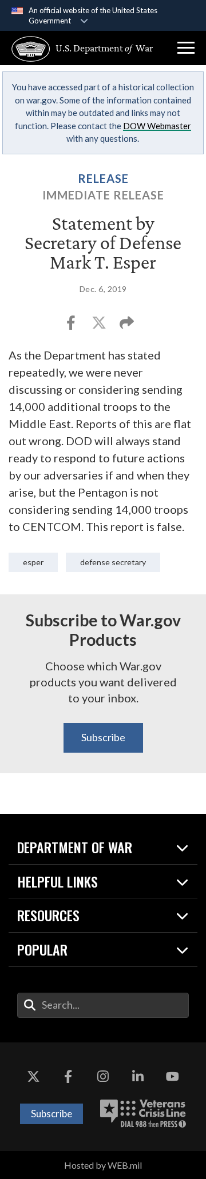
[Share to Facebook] (71, 326)
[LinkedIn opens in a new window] (138, 1076)
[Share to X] (100, 326)
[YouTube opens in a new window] (173, 1076)
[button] (186, 48)
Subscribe (103, 737)
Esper (33, 562)
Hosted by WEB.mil (103, 1165)
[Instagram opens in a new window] (103, 1076)
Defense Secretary (113, 562)
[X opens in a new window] (33, 1076)
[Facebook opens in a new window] (68, 1076)
